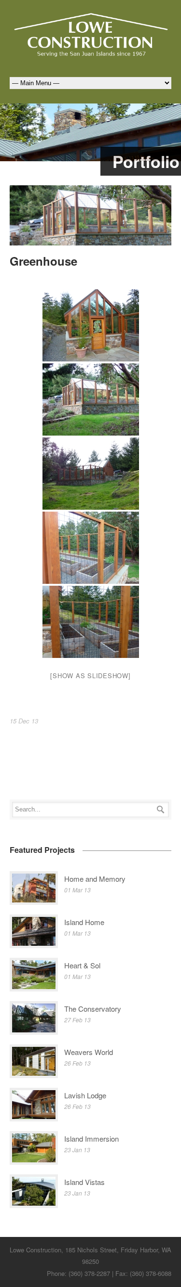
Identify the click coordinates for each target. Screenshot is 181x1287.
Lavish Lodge (85, 1095)
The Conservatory (92, 1009)
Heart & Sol (82, 965)
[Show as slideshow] (90, 675)
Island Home (84, 922)
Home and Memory (94, 879)
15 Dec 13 (24, 720)
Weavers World (88, 1052)
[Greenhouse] (90, 215)
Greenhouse (43, 261)
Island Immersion (91, 1138)
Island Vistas (84, 1182)
